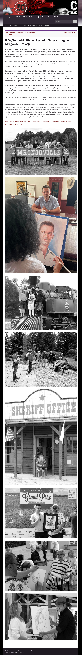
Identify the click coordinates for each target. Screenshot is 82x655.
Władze (56, 17)
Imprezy (41, 25)
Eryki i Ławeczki (32, 25)
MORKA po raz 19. (68, 32)
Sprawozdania (22, 25)
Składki (44, 17)
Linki (30, 17)
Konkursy (47, 25)
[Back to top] (77, 650)
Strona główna (9, 17)
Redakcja (37, 17)
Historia (15, 25)
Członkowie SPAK (21, 17)
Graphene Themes (19, 652)
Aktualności (7, 25)
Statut (50, 17)
